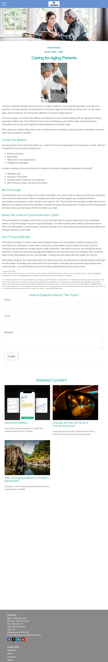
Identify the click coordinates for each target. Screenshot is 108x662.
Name (7, 299)
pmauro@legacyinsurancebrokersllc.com (24, 635)
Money (10, 660)
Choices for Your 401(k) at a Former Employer (70, 424)
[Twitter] (13, 639)
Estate (10, 653)
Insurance (11, 656)
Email (7, 315)
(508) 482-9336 (19, 618)
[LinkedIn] (18, 639)
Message (9, 332)
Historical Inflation (16, 422)
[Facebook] (9, 639)
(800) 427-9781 (22, 621)
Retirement (11, 650)
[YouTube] (23, 639)
